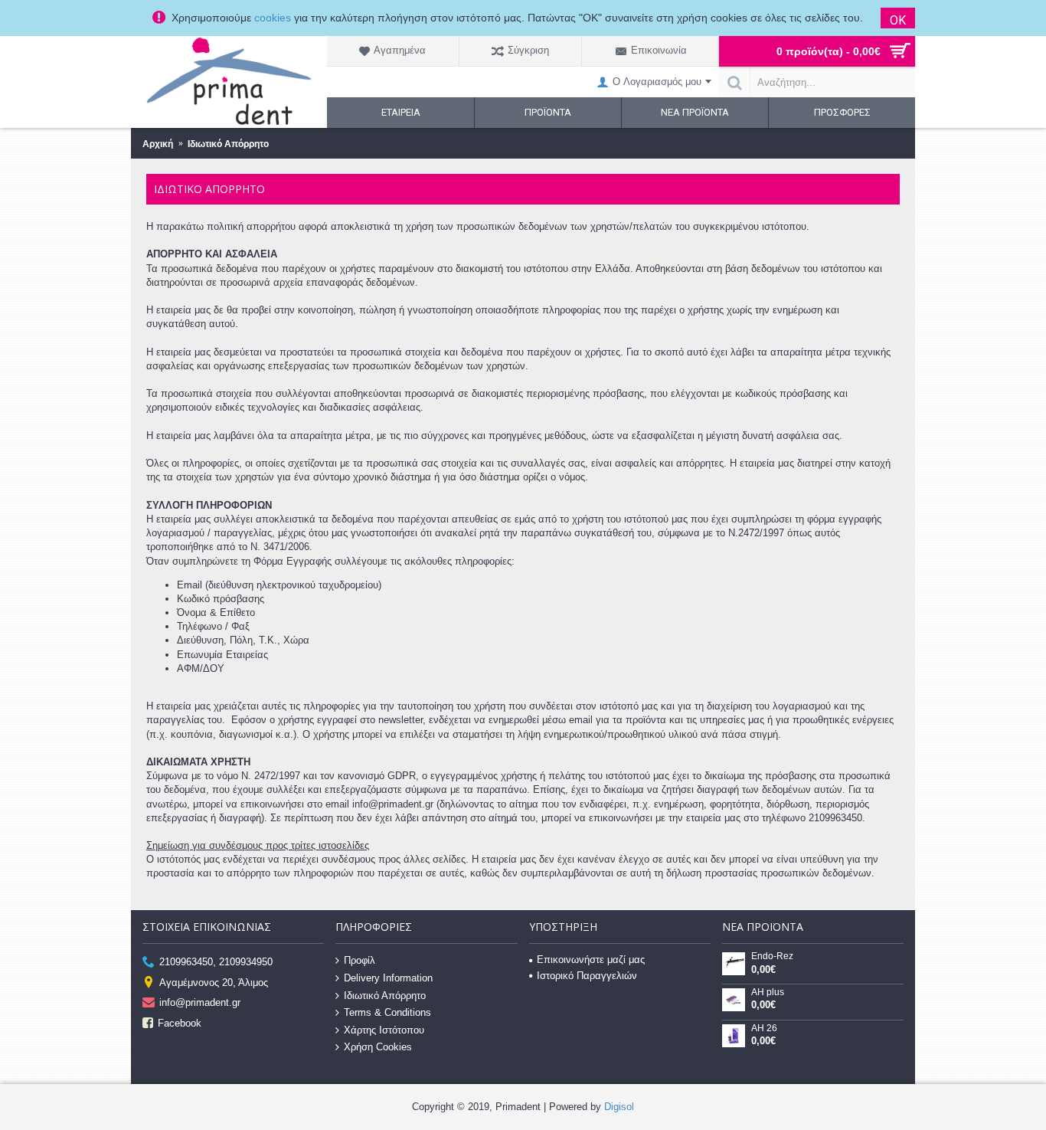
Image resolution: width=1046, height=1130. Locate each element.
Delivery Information (388, 978)
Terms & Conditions (387, 1012)
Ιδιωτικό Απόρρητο (385, 995)
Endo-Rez (772, 956)
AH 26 (764, 1028)
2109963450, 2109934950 (216, 962)
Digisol (619, 1106)
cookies (272, 17)
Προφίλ (359, 960)
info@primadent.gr (199, 1002)
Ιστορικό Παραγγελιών (587, 975)
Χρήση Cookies (378, 1047)
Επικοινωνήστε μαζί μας (591, 959)
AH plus (767, 992)
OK (898, 20)
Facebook (179, 1022)
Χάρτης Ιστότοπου (384, 1030)
